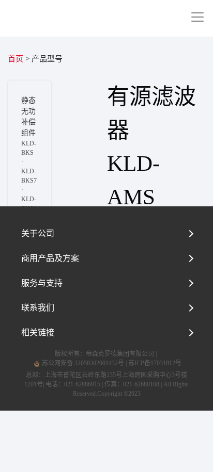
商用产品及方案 (50, 258)
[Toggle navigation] (197, 17)
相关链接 (37, 332)
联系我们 (37, 307)
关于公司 (37, 233)
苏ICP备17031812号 (154, 363)
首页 (15, 59)
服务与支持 (42, 283)
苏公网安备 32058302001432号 (82, 363)
